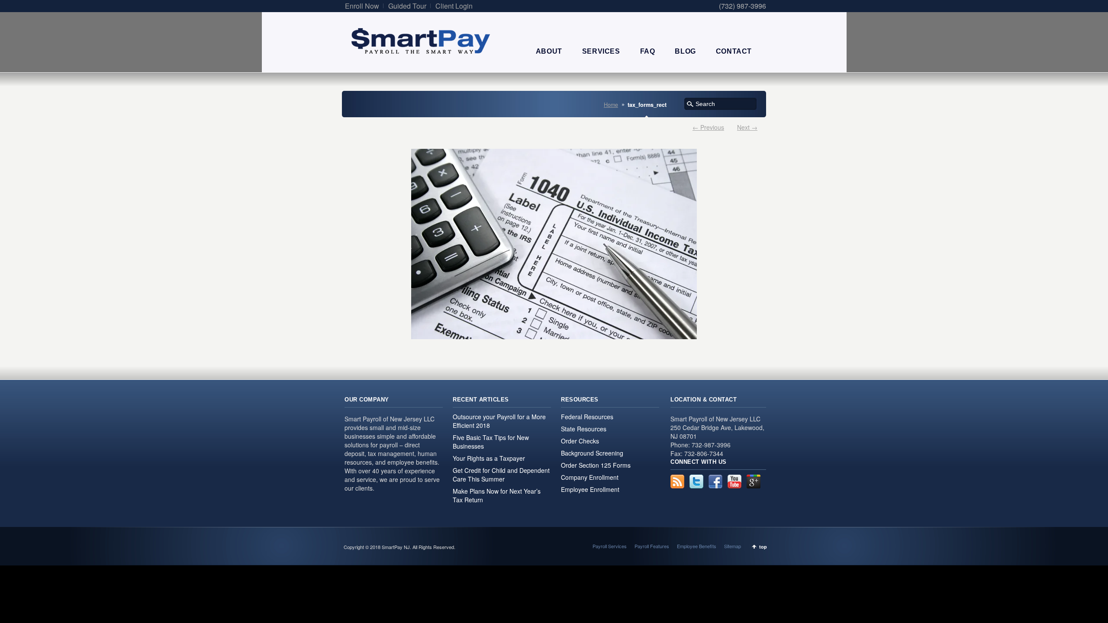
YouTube (734, 481)
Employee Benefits (696, 546)
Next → (747, 127)
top (763, 546)
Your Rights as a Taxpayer (489, 458)
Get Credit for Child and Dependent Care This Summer (501, 474)
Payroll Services (610, 546)
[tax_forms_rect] (554, 244)
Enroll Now (362, 6)
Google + (753, 481)
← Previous (708, 127)
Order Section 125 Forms (596, 465)
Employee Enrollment (590, 489)
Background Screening (592, 453)
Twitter (696, 481)
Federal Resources (587, 416)
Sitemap (732, 546)
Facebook (715, 481)
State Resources (583, 428)
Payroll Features (652, 546)
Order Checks (580, 441)
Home (611, 105)
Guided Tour (407, 6)
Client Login (454, 6)
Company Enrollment (589, 477)
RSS (677, 481)
